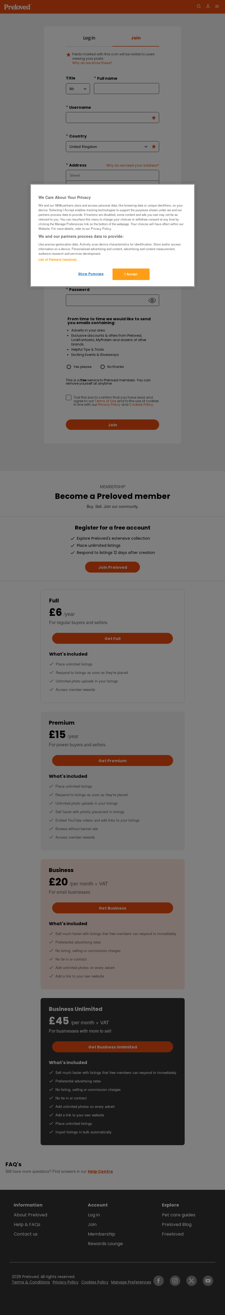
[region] (112, 235)
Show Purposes (90, 273)
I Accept (131, 274)
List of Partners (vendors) (57, 259)
